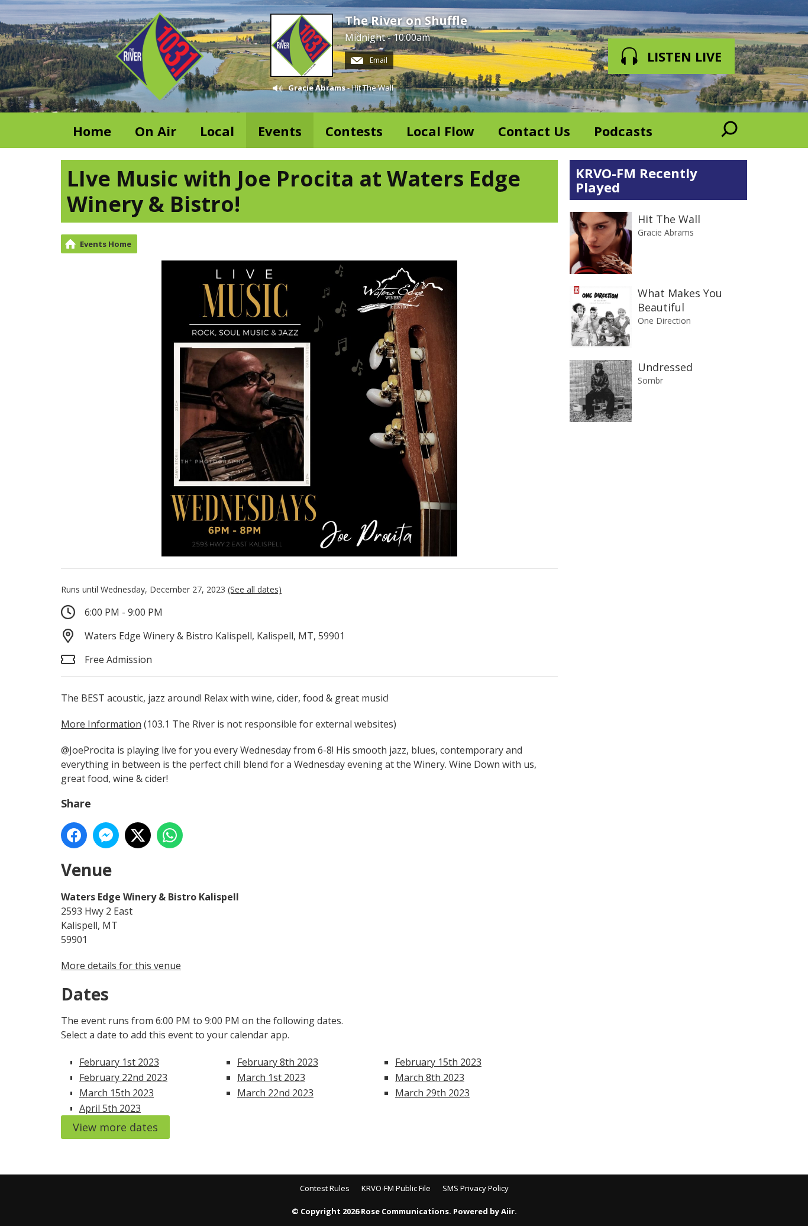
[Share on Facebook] (74, 835)
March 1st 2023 (271, 1077)
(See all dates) (255, 589)
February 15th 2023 (438, 1062)
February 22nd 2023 (123, 1077)
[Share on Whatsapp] (170, 835)
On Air (155, 131)
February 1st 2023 (119, 1062)
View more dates (115, 1127)
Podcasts (623, 131)
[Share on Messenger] (106, 835)
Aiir (508, 1211)
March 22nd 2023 (275, 1092)
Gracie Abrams (316, 87)
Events (280, 131)
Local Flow (440, 131)
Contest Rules (325, 1188)
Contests (354, 131)
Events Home (105, 244)
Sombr (650, 380)
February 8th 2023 (277, 1062)
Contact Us (534, 131)
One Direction (664, 320)
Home (92, 131)
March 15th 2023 (116, 1092)
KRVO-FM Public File (396, 1188)
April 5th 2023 (110, 1108)
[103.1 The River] (159, 56)
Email (377, 60)
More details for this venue (121, 965)
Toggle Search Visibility (729, 130)
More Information (101, 724)
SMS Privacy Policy (475, 1188)
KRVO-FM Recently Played (636, 180)
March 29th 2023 (432, 1092)
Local (217, 131)
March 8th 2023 (429, 1077)
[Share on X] (138, 835)
